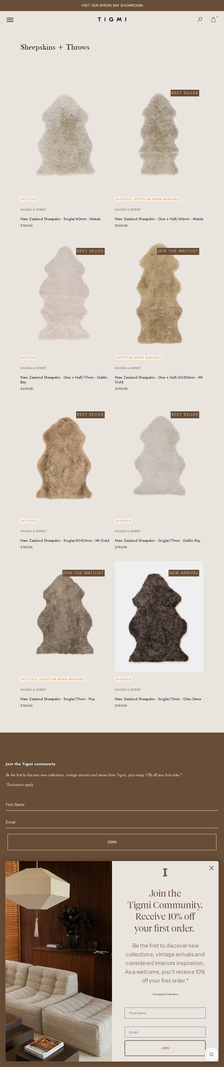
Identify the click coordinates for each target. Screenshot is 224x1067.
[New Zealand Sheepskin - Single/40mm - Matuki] (64, 136)
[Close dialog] (211, 868)
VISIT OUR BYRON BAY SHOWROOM (112, 5)
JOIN (112, 842)
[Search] (200, 19)
